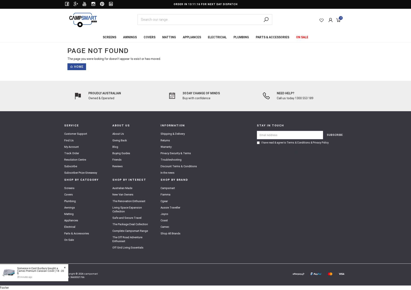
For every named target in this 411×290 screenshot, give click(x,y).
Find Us (69, 140)
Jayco (164, 214)
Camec (165, 226)
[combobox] (204, 19)
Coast (164, 220)
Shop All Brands (170, 233)
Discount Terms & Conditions (179, 166)
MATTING (169, 37)
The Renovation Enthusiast (128, 201)
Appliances (71, 220)
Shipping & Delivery (173, 133)
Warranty (166, 146)
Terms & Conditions (298, 142)
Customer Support (75, 133)
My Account (71, 146)
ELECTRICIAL (217, 37)
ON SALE (302, 37)
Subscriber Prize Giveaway (80, 172)
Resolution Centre (75, 159)
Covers (68, 194)
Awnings (69, 207)
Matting (69, 214)
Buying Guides (121, 153)
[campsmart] (83, 19)
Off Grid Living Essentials (127, 247)
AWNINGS (130, 37)
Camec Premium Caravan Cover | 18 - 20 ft (40, 272)
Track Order (71, 153)
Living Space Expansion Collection (127, 209)
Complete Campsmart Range (130, 230)
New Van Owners (122, 194)
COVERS (149, 37)
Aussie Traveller (170, 207)
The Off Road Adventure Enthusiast (127, 239)
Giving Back (119, 140)
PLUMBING (241, 37)
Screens (69, 188)
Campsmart (168, 188)
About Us (118, 133)
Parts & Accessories (76, 233)
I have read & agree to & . (295, 142)
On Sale (69, 239)
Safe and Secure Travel (126, 217)
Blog (115, 146)
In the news (167, 172)
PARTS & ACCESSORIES (272, 37)
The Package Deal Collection (130, 224)
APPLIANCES (192, 37)
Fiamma (165, 194)
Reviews (117, 166)
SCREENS (109, 37)
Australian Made (122, 188)
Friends (117, 159)
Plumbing (70, 201)
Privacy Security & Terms (176, 153)
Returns (165, 140)
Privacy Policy (320, 142)
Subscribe (70, 166)
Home (78, 66)
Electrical (69, 226)
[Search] (266, 20)
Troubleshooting (171, 159)
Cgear (164, 201)
